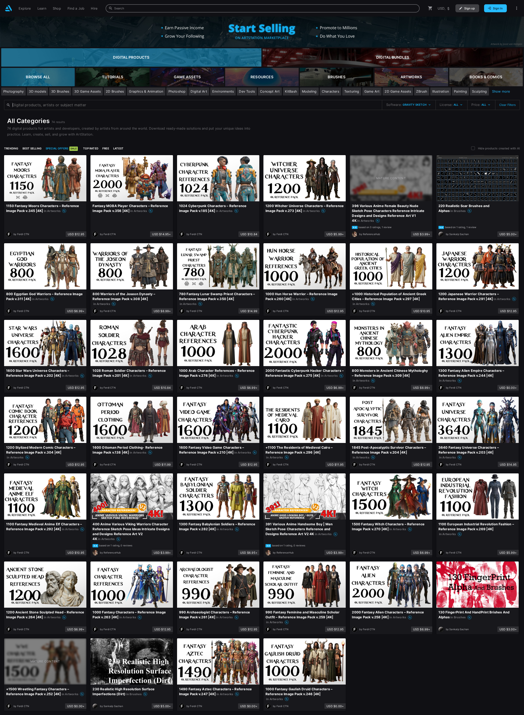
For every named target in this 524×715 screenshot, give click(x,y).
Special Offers (61, 148)
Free (105, 148)
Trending (11, 148)
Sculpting (479, 91)
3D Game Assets (87, 91)
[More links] (516, 8)
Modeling (309, 91)
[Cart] (430, 8)
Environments (223, 91)
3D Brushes (60, 91)
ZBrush (421, 91)
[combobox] (263, 8)
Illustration (440, 91)
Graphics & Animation (146, 91)
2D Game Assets (398, 91)
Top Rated (90, 148)
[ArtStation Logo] (8, 8)
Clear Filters (507, 104)
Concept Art (270, 91)
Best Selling (32, 148)
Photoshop (177, 91)
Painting (460, 91)
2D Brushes (115, 91)
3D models (37, 91)
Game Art (372, 91)
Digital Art (199, 91)
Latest (118, 148)
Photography (13, 91)
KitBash (291, 91)
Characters (330, 91)
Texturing (351, 91)
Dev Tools (247, 91)
